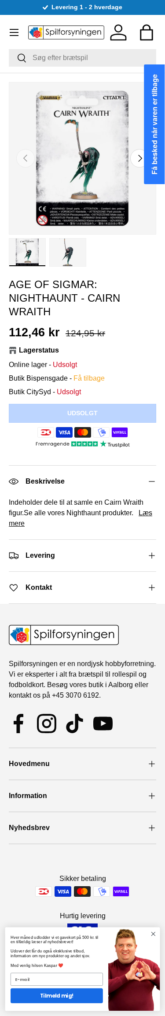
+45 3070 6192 (75, 695)
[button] (146, 32)
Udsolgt (82, 413)
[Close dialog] (153, 934)
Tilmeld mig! (56, 995)
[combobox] (82, 58)
